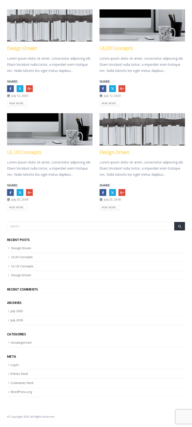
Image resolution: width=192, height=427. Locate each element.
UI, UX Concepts (24, 152)
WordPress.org (21, 392)
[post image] (49, 25)
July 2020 (17, 311)
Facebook (10, 88)
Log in (15, 365)
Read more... (17, 103)
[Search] (179, 226)
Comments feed (22, 383)
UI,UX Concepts (116, 48)
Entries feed (19, 374)
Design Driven (22, 48)
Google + (29, 88)
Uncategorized (21, 342)
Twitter (20, 88)
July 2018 (17, 320)
